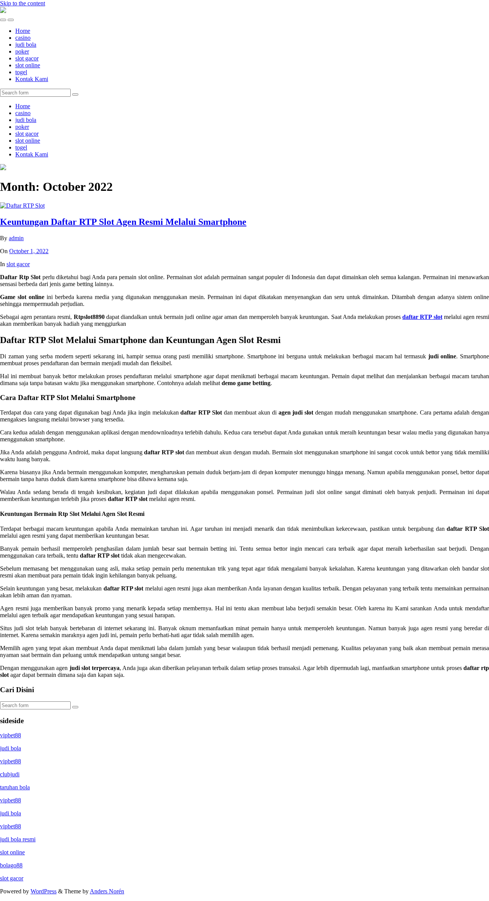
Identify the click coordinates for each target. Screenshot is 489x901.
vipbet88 (10, 735)
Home (22, 31)
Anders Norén (107, 891)
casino (23, 37)
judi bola (25, 44)
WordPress (44, 891)
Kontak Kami (31, 79)
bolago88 (11, 865)
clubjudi (9, 774)
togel (21, 72)
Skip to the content (22, 3)
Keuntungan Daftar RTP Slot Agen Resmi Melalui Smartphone (123, 222)
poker (22, 51)
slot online (27, 65)
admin (16, 238)
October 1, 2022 (29, 251)
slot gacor (27, 58)
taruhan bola (15, 787)
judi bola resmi (18, 839)
